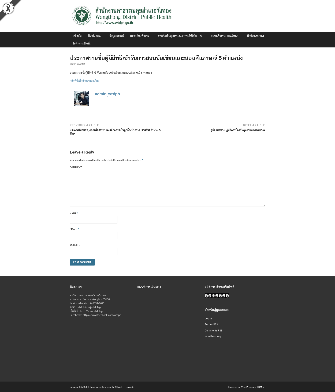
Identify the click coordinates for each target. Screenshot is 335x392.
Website (75, 244)
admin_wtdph (107, 93)
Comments (213, 330)
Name (74, 213)
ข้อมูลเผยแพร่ (117, 35)
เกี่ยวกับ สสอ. (94, 35)
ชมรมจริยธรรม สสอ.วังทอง (224, 35)
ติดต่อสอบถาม (254, 35)
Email (74, 228)
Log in (208, 318)
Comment (76, 167)
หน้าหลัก (77, 35)
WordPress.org (213, 336)
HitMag (261, 386)
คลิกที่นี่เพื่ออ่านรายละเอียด (84, 80)
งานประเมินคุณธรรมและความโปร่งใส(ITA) (180, 35)
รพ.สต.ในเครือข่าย (139, 35)
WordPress (246, 386)
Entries (211, 324)
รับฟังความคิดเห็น (82, 43)
